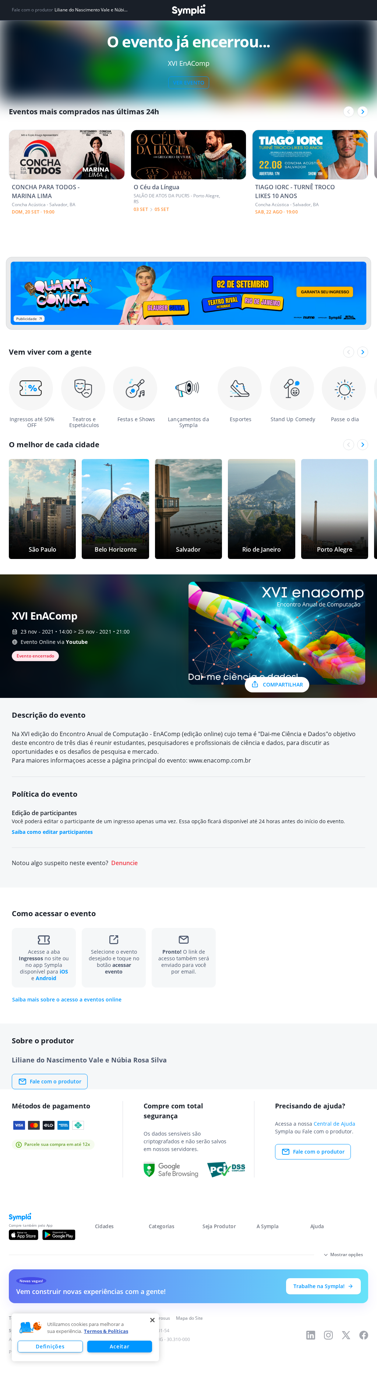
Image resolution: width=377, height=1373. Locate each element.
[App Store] (23, 1235)
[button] (30, 1328)
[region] (85, 1337)
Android (46, 978)
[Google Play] (58, 1235)
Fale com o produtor (55, 1081)
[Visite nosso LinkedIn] (310, 1335)
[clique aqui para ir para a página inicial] (188, 10)
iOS (64, 971)
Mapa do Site (189, 1318)
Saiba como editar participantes (52, 831)
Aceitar (119, 1346)
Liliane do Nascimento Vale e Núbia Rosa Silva (92, 9)
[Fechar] (152, 1320)
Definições (50, 1346)
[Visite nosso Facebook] (363, 1335)
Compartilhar (283, 684)
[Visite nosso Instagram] (328, 1335)
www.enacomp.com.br (220, 760)
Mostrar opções (346, 1254)
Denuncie (124, 863)
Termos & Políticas (106, 1331)
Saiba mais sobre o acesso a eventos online (66, 999)
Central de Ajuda (334, 1123)
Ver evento (188, 82)
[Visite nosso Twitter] (346, 1335)
